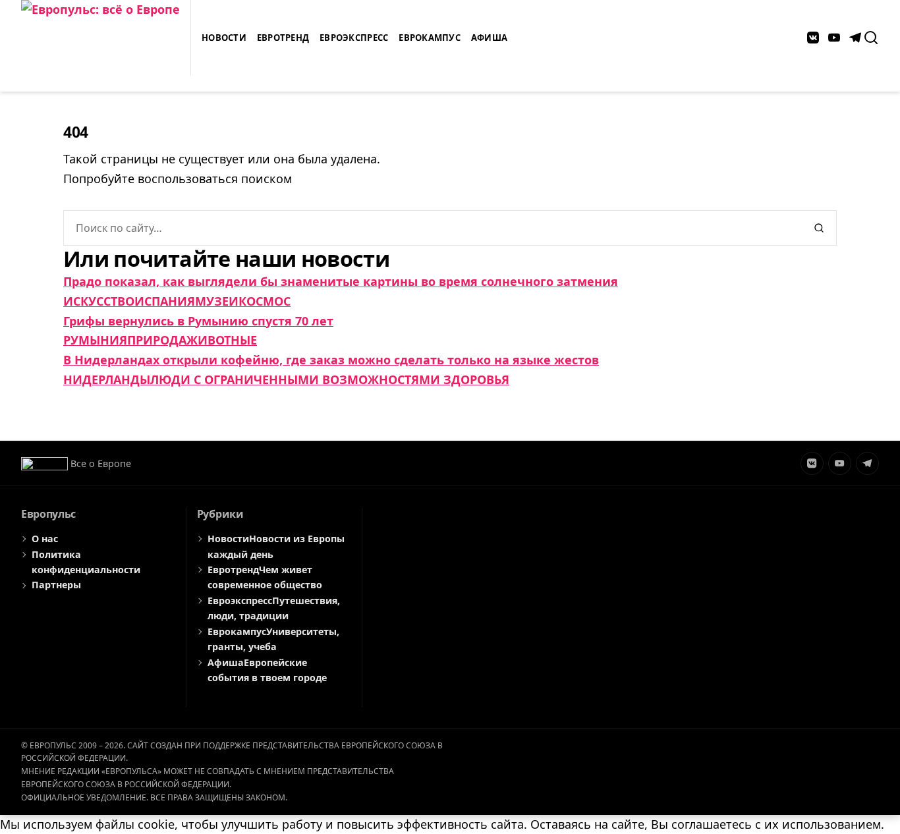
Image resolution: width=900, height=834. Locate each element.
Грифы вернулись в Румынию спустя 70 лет (198, 321)
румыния (95, 340)
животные (221, 340)
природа (156, 340)
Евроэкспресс (354, 37)
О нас (45, 538)
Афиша (489, 37)
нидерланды (106, 379)
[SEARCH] (871, 37)
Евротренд (283, 37)
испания (164, 301)
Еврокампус (430, 37)
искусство (98, 301)
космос (265, 301)
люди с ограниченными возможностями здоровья (329, 379)
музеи (217, 301)
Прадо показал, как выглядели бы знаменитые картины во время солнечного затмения (340, 281)
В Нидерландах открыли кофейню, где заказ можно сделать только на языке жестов (331, 360)
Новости (224, 37)
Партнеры (56, 584)
